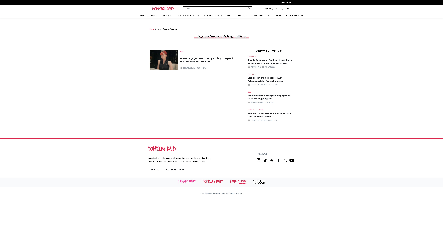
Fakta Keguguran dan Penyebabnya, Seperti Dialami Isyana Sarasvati (206, 60)
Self (228, 15)
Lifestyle (240, 15)
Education (166, 15)
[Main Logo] (163, 8)
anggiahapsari (257, 67)
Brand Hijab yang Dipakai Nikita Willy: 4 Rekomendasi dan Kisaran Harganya (266, 79)
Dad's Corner (257, 15)
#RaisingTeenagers (294, 15)
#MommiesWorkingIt (187, 15)
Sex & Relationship (212, 15)
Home (152, 29)
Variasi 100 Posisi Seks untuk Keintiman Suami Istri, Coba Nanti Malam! (269, 115)
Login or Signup (270, 9)
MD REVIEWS (286, 2)
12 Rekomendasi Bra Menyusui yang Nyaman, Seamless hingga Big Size (269, 97)
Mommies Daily (189, 68)
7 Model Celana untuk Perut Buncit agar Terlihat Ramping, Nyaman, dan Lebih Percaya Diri (270, 62)
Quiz (269, 15)
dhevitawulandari (259, 85)
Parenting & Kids (147, 15)
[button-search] (249, 8)
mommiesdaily (257, 102)
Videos (279, 15)
